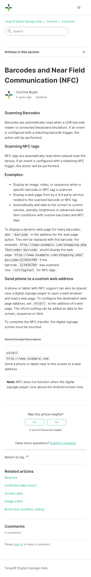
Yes (34, 422)
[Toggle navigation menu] (79, 7)
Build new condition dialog (24, 509)
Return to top (15, 457)
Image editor (14, 501)
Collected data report (21, 485)
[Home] (8, 7)
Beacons (11, 477)
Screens (52, 21)
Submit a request (63, 443)
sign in (18, 544)
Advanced (68, 21)
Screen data (14, 493)
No (56, 422)
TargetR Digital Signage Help (23, 21)
